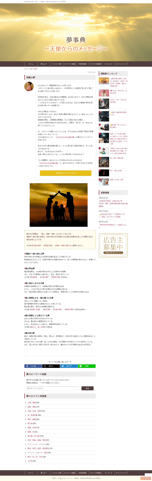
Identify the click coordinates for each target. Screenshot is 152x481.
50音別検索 (83, 64)
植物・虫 (31, 432)
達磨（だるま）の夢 (116, 179)
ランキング (108, 64)
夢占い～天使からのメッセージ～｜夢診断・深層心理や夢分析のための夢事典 (76, 478)
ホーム (31, 64)
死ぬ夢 (33, 277)
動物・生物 (32, 427)
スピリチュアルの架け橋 (65, 137)
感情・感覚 (32, 407)
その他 (30, 461)
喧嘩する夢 (35, 309)
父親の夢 (36, 245)
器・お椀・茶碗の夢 (116, 158)
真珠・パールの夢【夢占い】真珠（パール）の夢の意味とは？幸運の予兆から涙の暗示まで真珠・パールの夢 (118, 139)
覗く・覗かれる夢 (116, 170)
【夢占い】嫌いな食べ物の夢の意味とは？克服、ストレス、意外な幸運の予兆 (118, 151)
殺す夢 (46, 309)
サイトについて (121, 64)
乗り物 (30, 423)
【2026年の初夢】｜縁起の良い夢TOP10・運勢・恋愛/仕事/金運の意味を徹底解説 (113, 203)
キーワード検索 (69, 64)
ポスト (51, 366)
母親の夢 (48, 245)
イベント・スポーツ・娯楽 (37, 453)
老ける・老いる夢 (37, 327)
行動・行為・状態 (34, 411)
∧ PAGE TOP (145, 478)
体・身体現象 (33, 415)
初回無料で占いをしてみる (66, 173)
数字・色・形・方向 (35, 457)
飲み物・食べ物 (33, 436)
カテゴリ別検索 (95, 64)
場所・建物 (32, 419)
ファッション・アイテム (37, 444)
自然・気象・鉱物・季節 (37, 440)
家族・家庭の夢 (62, 245)
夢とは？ (44, 64)
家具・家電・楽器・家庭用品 (38, 448)
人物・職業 (33, 69)
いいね (33, 366)
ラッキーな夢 (56, 64)
